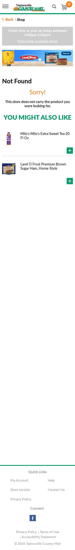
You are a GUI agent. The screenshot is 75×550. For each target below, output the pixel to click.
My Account (19, 480)
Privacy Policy (20, 499)
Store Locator (20, 490)
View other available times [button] (37, 41)
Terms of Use (49, 532)
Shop (21, 20)
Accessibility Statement (39, 537)
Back (9, 19)
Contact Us (56, 490)
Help (51, 480)
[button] (35, 59)
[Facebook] (33, 519)
